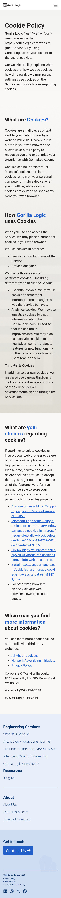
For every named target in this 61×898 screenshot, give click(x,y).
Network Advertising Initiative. (33, 660)
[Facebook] (25, 891)
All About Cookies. (24, 656)
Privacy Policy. (21, 665)
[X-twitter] (18, 891)
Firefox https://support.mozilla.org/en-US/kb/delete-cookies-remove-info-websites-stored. (33, 555)
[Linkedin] (5, 891)
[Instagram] (12, 891)
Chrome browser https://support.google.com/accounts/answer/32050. (33, 511)
